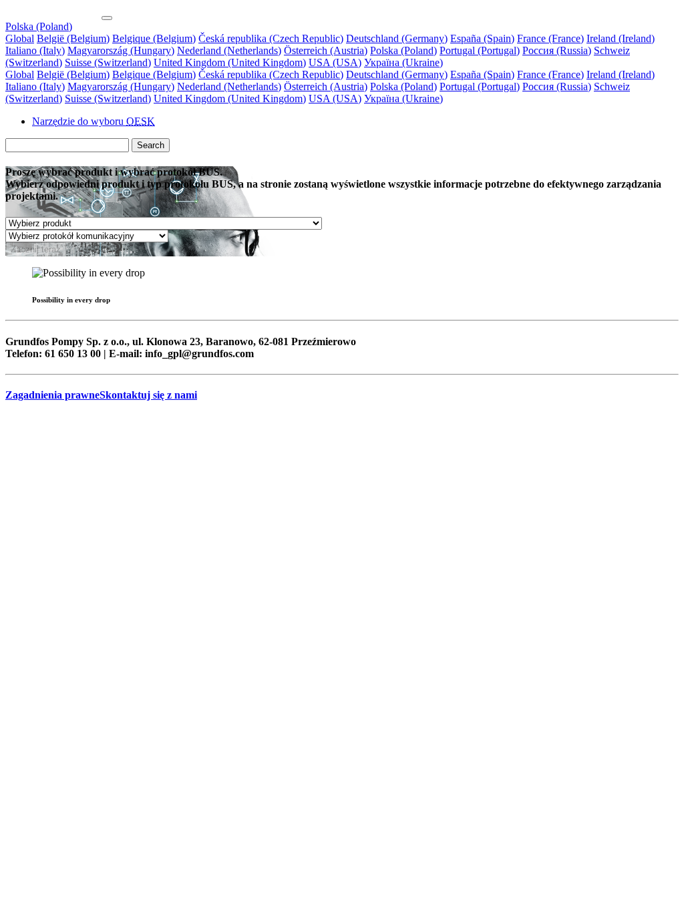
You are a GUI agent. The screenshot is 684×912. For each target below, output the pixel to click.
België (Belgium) (73, 38)
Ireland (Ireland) (620, 38)
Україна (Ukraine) (403, 62)
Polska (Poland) (403, 50)
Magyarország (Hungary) (120, 50)
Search (150, 145)
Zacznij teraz (36, 249)
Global (19, 38)
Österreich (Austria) (325, 50)
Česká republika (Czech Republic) (270, 38)
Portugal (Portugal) (480, 50)
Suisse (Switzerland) (108, 62)
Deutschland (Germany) (397, 38)
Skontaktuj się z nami (148, 395)
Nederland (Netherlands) (229, 50)
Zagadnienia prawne (52, 395)
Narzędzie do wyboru (93, 121)
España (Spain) (482, 38)
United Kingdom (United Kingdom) (230, 62)
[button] (38, 26)
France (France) (550, 38)
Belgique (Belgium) (154, 38)
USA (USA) (335, 62)
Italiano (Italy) (35, 50)
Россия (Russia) (556, 50)
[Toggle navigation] (107, 18)
